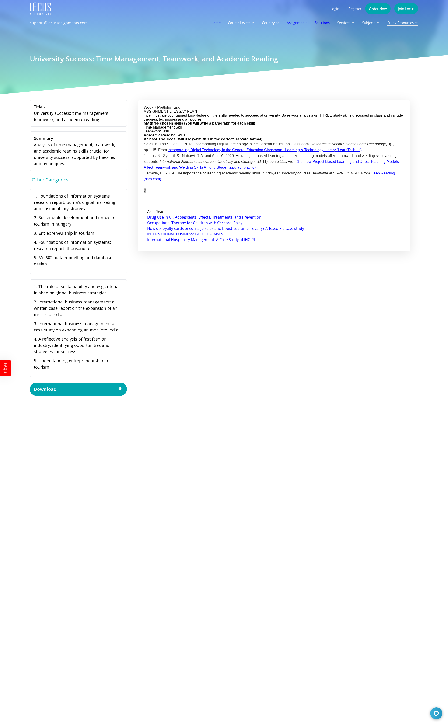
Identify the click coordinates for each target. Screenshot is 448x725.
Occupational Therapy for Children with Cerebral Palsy (194, 222)
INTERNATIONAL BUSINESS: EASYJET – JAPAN (185, 234)
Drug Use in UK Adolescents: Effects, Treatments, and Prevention (204, 217)
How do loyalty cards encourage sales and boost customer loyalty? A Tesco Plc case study (225, 228)
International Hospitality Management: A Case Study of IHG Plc (202, 239)
